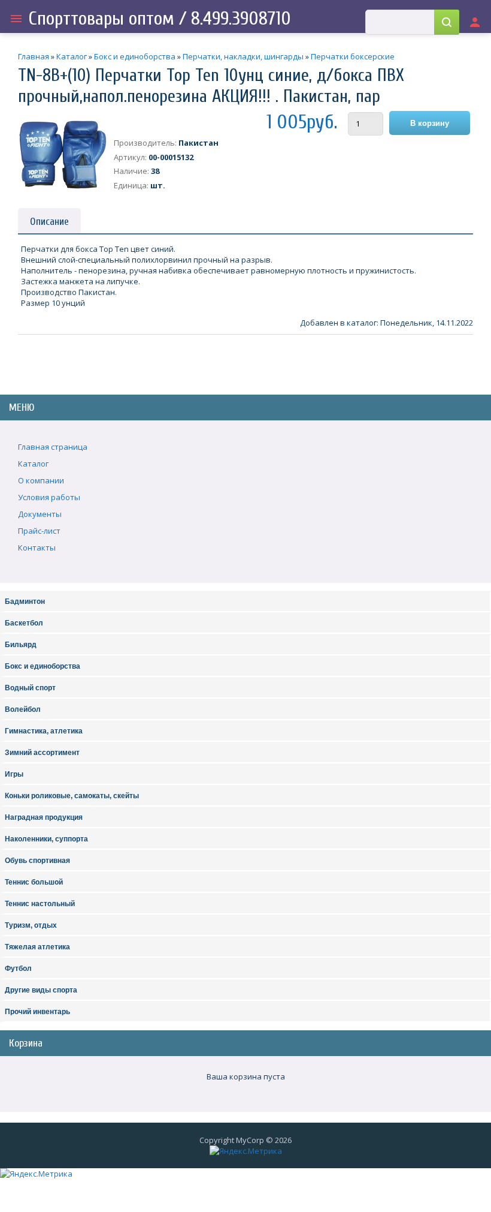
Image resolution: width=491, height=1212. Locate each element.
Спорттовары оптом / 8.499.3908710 (159, 18)
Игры (14, 774)
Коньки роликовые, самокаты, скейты (72, 796)
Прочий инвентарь (37, 1012)
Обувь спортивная (37, 860)
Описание (49, 221)
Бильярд (21, 644)
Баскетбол (24, 623)
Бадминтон (25, 601)
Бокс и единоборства (42, 666)
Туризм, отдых (31, 925)
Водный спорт (30, 688)
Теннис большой (34, 882)
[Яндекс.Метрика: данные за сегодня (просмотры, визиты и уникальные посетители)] (246, 1150)
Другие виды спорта (41, 990)
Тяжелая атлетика (37, 947)
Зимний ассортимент (42, 752)
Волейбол (23, 709)
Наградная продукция (44, 817)
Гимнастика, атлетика (44, 731)
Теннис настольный (40, 904)
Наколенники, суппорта (46, 839)
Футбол (18, 968)
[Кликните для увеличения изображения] (63, 155)
